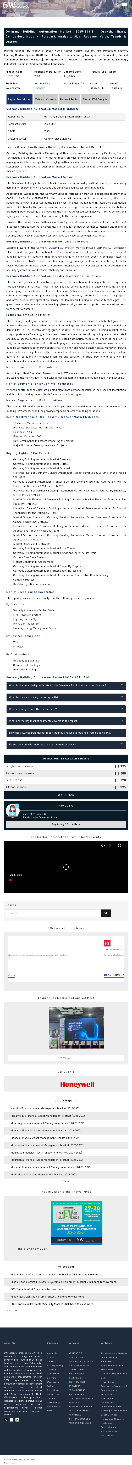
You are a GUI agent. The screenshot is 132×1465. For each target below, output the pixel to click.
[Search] (117, 5)
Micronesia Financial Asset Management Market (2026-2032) (46, 1145)
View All (66, 1058)
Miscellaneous (109, 1431)
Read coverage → (26, 975)
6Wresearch (18, 1460)
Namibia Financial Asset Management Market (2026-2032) (45, 1108)
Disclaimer (53, 1390)
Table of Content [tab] (45, 99)
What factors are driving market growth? (33, 697)
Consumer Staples (111, 1407)
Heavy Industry (109, 1382)
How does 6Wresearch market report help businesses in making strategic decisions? (60, 733)
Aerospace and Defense (114, 1353)
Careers (51, 1362)
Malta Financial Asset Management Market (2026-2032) (43, 1174)
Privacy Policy (55, 1366)
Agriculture (107, 1436)
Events (51, 1357)
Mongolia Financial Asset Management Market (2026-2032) (45, 1130)
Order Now (66, 795)
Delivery (51, 1378)
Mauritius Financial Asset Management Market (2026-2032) (46, 1152)
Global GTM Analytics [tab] (96, 99)
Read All (13, 1311)
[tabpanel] (66, 959)
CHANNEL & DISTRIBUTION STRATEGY (77, 1382)
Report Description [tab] (19, 99)
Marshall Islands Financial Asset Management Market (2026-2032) (50, 1167)
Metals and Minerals (112, 1419)
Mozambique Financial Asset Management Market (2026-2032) (47, 1116)
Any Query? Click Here (66, 824)
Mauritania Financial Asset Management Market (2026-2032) (46, 1160)
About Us (52, 1353)
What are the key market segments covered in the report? (44, 721)
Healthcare (107, 1399)
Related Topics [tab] (69, 99)
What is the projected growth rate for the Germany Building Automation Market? (57, 685)
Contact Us (53, 1394)
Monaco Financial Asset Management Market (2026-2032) (45, 1138)
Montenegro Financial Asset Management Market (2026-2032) (47, 1123)
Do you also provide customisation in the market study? (42, 744)
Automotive (107, 1403)
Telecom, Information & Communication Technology (114, 1390)
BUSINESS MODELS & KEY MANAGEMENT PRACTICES (81, 1411)
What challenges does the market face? (33, 709)
